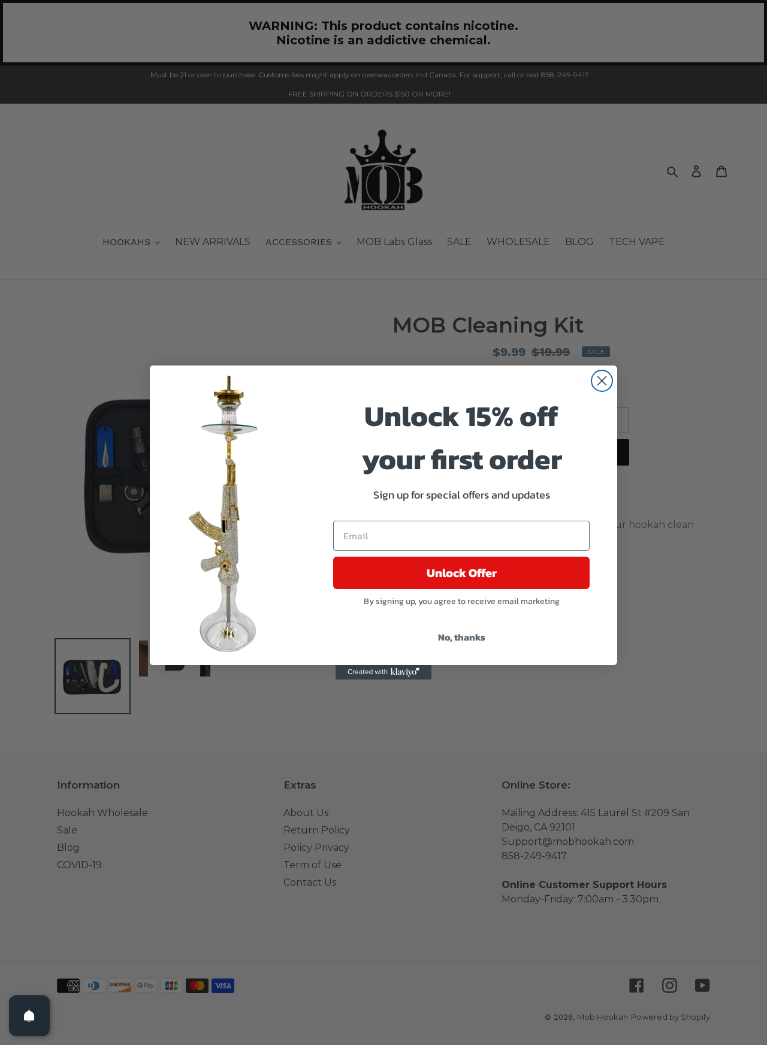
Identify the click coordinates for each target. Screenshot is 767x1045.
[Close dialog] (601, 380)
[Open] (29, 1015)
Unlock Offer (462, 573)
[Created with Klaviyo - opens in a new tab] (383, 672)
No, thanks (461, 637)
